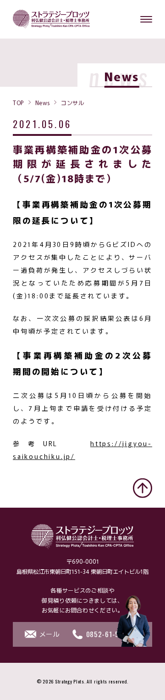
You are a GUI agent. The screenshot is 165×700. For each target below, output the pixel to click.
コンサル (72, 102)
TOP (18, 102)
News (42, 102)
